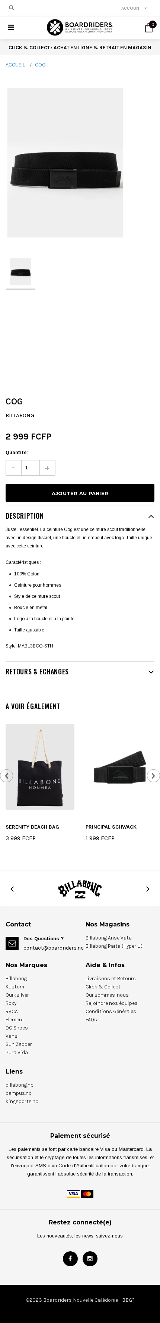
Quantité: (17, 452)
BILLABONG (20, 415)
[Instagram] (90, 1258)
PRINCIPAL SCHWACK (111, 827)
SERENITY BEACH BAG (32, 827)
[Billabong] (80, 888)
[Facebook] (70, 1258)
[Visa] (73, 1193)
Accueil (15, 65)
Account (131, 8)
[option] (65, 162)
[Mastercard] (87, 1193)
